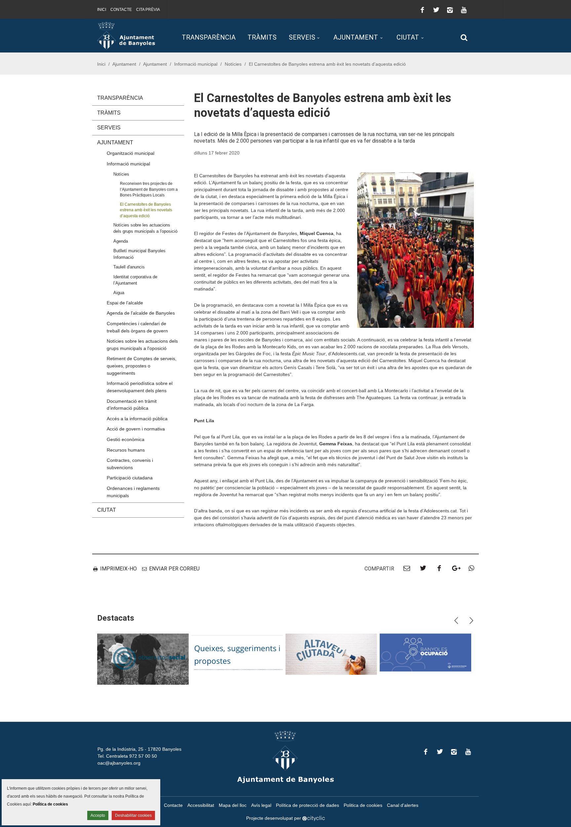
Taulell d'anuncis (129, 266)
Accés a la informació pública (137, 418)
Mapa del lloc (233, 805)
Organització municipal (130, 153)
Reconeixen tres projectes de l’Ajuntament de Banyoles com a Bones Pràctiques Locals (149, 189)
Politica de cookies (363, 805)
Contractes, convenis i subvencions (130, 464)
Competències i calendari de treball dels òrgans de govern (137, 327)
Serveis (302, 37)
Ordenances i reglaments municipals (133, 492)
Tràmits (262, 37)
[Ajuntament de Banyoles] (126, 35)
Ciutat (408, 37)
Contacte (121, 9)
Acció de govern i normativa (136, 428)
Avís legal (261, 805)
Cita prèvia (148, 9)
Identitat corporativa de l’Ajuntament (135, 280)
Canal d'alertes (402, 805)
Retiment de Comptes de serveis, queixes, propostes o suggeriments (141, 365)
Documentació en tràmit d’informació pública (132, 404)
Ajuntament (355, 37)
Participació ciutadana (130, 477)
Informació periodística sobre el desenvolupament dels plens (139, 387)
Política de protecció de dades (307, 805)
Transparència (209, 37)
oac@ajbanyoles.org (118, 763)
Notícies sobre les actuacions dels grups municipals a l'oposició (145, 228)
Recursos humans (126, 450)
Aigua (118, 292)
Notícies (233, 64)
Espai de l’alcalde (125, 302)
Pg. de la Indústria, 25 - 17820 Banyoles (139, 749)
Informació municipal (195, 64)
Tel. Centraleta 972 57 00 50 (127, 756)
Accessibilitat (200, 805)
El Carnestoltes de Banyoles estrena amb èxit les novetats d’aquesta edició (146, 210)
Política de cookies (50, 804)
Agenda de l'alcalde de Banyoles (141, 313)
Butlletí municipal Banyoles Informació (139, 253)
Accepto (98, 815)
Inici (101, 9)
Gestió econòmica (125, 439)
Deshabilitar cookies (133, 815)
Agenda (120, 241)
